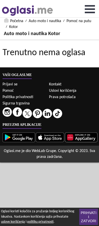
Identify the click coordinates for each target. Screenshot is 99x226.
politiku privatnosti (40, 222)
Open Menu (90, 9)
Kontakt (55, 84)
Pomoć (8, 91)
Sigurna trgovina (16, 103)
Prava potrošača (62, 97)
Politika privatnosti (18, 97)
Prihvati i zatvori (88, 217)
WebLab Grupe (44, 151)
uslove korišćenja (13, 222)
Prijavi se (10, 84)
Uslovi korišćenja (62, 91)
